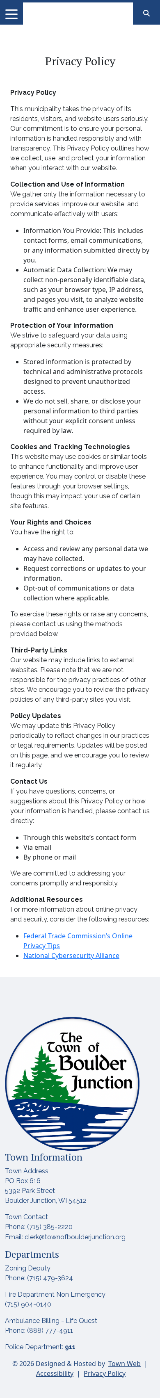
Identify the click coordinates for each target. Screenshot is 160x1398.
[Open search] (146, 13)
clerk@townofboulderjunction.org (75, 1237)
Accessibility (54, 1373)
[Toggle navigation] (11, 13)
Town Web (124, 1363)
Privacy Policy (105, 1373)
